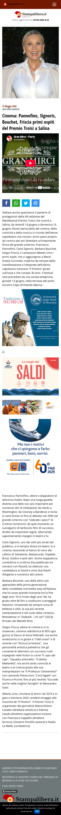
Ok (37, 812)
